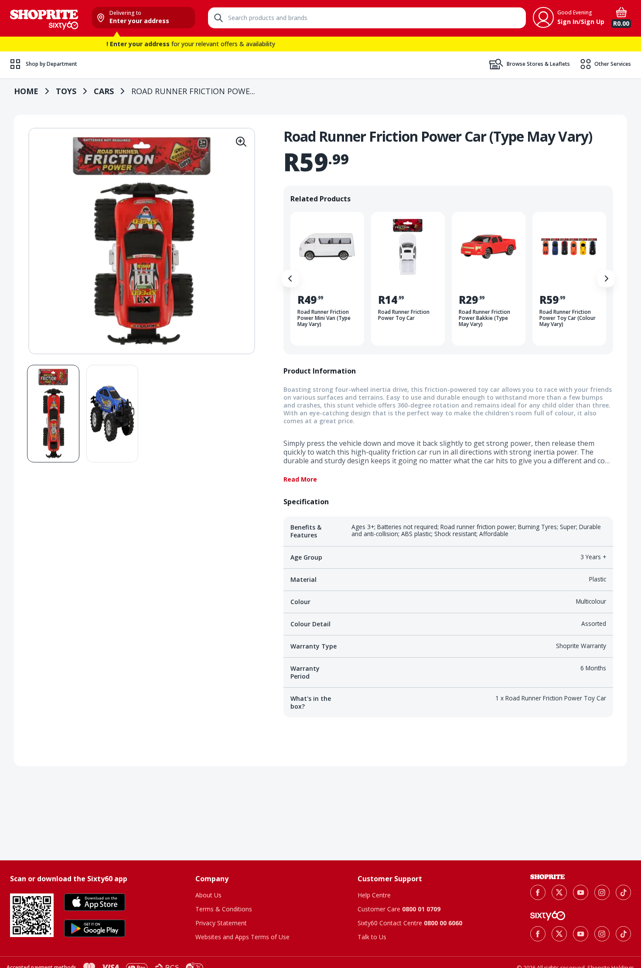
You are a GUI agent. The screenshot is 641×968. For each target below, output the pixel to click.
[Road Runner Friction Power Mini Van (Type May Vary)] (327, 279)
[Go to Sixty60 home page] (547, 915)
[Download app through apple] (94, 902)
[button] (241, 141)
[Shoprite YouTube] (580, 892)
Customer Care (399, 909)
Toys (66, 91)
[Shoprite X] (559, 892)
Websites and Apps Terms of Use (242, 937)
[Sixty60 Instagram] (602, 933)
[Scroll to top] (623, 822)
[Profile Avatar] (543, 17)
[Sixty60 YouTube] (580, 933)
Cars (104, 91)
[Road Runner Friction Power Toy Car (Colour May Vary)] (569, 279)
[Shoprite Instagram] (602, 892)
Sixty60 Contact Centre (410, 923)
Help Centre (374, 895)
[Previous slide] (290, 278)
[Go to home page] (44, 18)
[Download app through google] (94, 928)
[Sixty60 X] (559, 933)
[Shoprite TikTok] (623, 892)
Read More (300, 479)
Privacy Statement (221, 923)
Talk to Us (372, 937)
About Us (208, 895)
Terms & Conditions (223, 909)
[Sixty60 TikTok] (623, 933)
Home (26, 91)
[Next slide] (606, 278)
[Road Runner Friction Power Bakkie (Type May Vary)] (488, 279)
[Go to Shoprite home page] (547, 877)
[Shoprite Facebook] (538, 892)
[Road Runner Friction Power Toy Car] (408, 279)
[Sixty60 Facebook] (538, 933)
